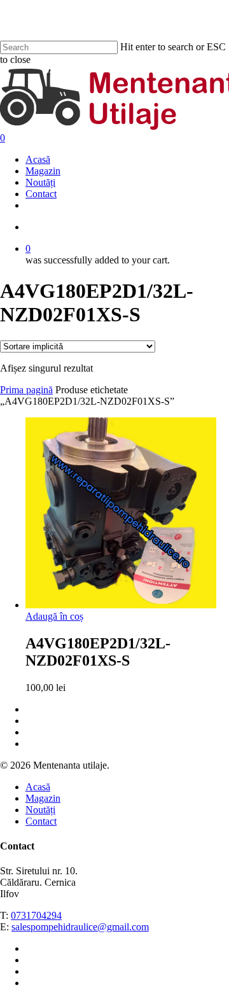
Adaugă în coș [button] (54, 616)
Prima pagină (26, 389)
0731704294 (36, 915)
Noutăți (40, 809)
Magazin (42, 798)
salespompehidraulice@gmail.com (80, 926)
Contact (41, 821)
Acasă (37, 786)
